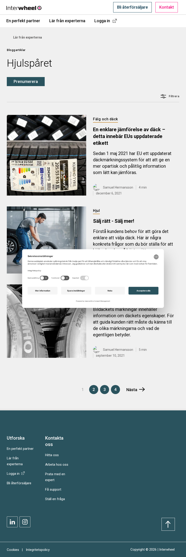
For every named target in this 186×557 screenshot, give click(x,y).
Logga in (102, 20)
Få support (53, 489)
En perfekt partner (23, 20)
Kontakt (166, 7)
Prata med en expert (55, 477)
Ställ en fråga (55, 499)
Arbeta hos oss (56, 465)
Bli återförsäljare (132, 7)
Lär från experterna (67, 20)
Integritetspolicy (38, 549)
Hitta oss (52, 455)
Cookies (13, 549)
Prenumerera (26, 81)
